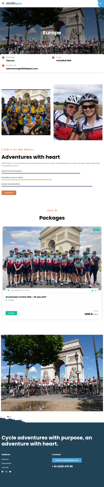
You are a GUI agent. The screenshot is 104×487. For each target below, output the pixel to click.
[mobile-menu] (3, 3)
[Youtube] (10, 472)
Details (11, 313)
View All (10, 60)
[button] (100, 3)
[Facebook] (2, 472)
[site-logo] (14, 3)
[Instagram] (6, 472)
